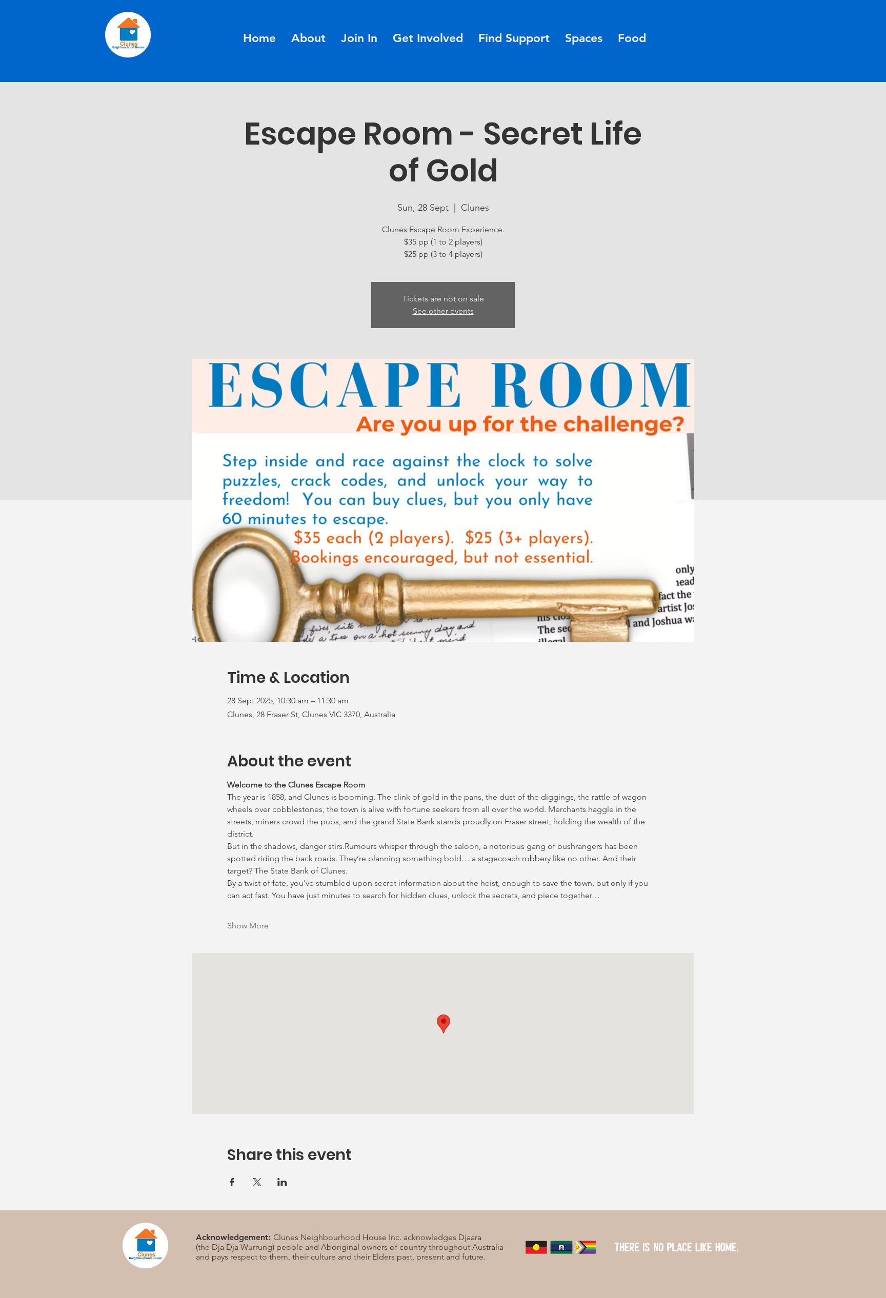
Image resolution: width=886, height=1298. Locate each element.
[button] (359, 38)
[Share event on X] (257, 1182)
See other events (443, 311)
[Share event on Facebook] (232, 1182)
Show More (248, 925)
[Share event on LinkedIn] (282, 1182)
